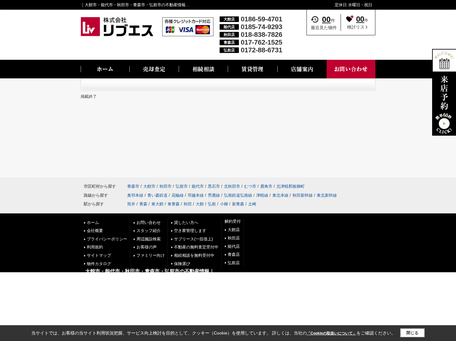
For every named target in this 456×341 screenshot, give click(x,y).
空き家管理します (190, 230)
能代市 (198, 186)
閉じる (412, 332)
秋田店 (234, 238)
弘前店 (234, 262)
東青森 (174, 204)
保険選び (182, 263)
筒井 (131, 204)
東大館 (157, 204)
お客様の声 (146, 247)
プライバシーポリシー (107, 239)
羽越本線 (196, 195)
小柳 (224, 204)
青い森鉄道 (157, 195)
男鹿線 (214, 195)
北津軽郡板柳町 (290, 186)
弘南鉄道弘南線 (238, 195)
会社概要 (95, 230)
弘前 (212, 204)
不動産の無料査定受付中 (196, 247)
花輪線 (178, 195)
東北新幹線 (327, 195)
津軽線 (262, 195)
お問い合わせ (148, 222)
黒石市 (214, 186)
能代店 (234, 246)
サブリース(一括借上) (193, 239)
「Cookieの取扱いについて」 (331, 333)
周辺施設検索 (148, 239)
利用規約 (95, 247)
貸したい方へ (186, 222)
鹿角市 (266, 186)
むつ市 (250, 186)
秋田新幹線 (303, 195)
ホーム (93, 222)
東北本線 (280, 195)
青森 (143, 204)
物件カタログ (99, 263)
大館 (200, 204)
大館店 (234, 229)
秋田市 (165, 186)
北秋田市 (232, 186)
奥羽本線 (135, 195)
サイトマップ (99, 255)
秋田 (188, 204)
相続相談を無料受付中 (194, 255)
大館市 (149, 186)
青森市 (133, 186)
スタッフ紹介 (148, 230)
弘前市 (182, 186)
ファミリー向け (150, 255)
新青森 (238, 204)
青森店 (234, 254)
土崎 (252, 204)
